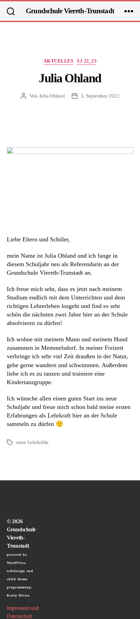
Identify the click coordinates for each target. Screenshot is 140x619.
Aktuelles (58, 61)
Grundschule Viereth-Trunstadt (70, 11)
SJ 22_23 (87, 61)
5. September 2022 (100, 96)
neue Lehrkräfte (32, 442)
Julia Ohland (52, 96)
